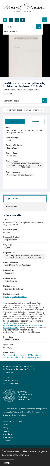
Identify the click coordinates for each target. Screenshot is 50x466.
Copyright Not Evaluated (14, 289)
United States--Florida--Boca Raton (20, 175)
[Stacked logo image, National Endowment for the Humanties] (17, 395)
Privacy (5, 428)
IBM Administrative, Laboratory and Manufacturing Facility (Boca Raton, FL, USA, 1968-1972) (25, 165)
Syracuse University (12, 340)
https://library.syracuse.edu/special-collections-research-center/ (23, 326)
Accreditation (8, 437)
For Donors (7, 440)
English (7, 248)
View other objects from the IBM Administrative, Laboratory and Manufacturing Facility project (24, 356)
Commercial (12, 156)
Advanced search (10, 31)
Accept (7, 462)
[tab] (15, 121)
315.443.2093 (8, 372)
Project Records (13, 148)
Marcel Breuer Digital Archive (28, 90)
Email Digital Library (10, 380)
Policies (5, 424)
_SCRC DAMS (8, 94)
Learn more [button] (24, 455)
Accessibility (7, 434)
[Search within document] (44, 100)
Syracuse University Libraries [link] (18, 366)
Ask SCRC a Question (10, 384)
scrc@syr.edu (9, 323)
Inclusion (6, 431)
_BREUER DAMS (9, 90)
